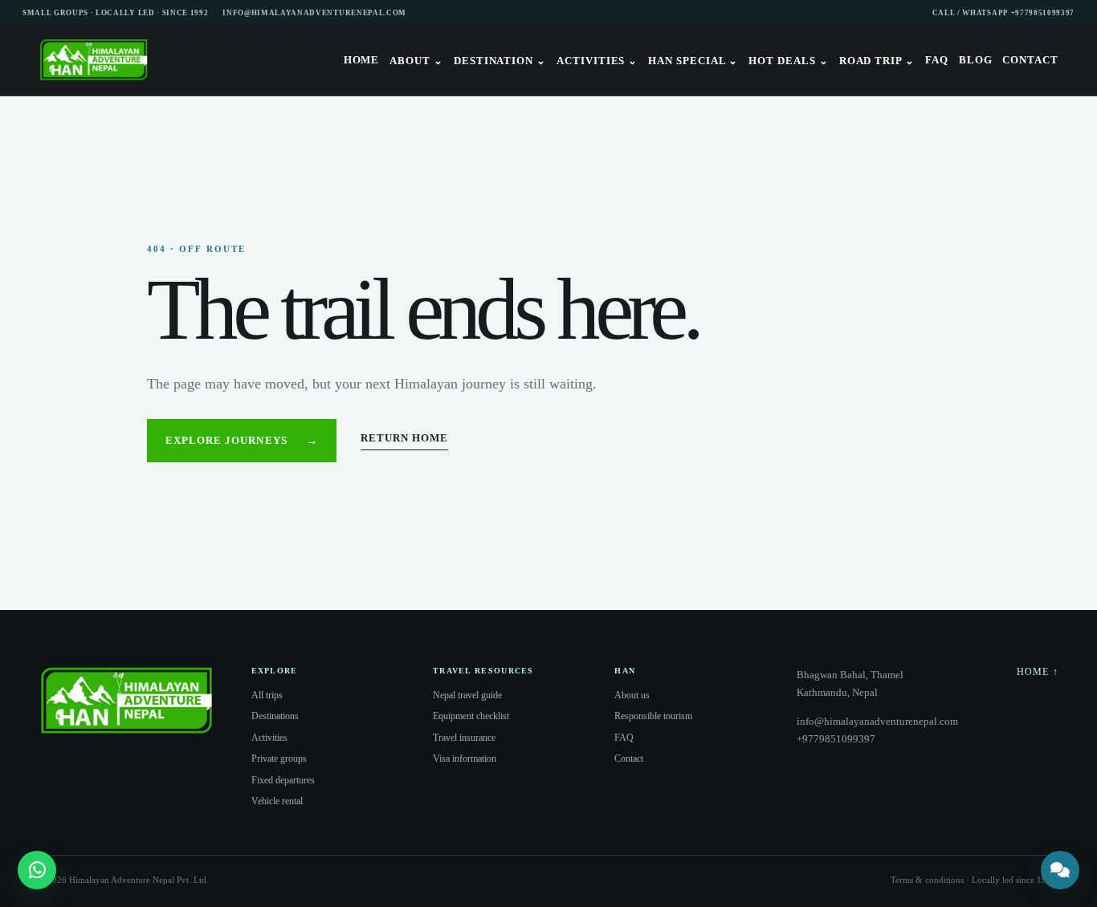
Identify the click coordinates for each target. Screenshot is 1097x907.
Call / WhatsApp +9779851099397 (1003, 13)
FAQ (936, 60)
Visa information (464, 758)
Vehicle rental (277, 801)
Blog (976, 60)
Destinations (275, 716)
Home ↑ (1037, 671)
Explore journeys (241, 440)
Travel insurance (464, 737)
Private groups (279, 758)
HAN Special (693, 61)
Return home (404, 438)
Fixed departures (283, 780)
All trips (267, 695)
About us (632, 695)
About (416, 61)
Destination (500, 61)
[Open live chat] (1060, 870)
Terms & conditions (927, 880)
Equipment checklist (471, 716)
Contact (1030, 60)
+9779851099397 (836, 739)
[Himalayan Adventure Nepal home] (94, 61)
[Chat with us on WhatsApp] (37, 870)
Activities (597, 61)
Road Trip (877, 61)
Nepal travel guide (467, 695)
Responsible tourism (653, 716)
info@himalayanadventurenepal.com (314, 13)
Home (362, 60)
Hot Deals (788, 61)
